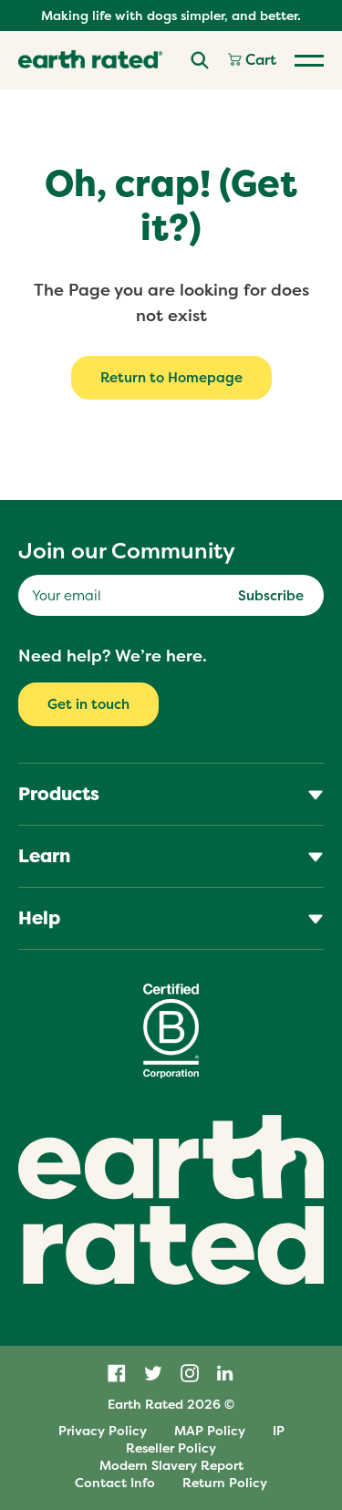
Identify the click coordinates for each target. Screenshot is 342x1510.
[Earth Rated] (90, 60)
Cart (259, 60)
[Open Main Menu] (309, 60)
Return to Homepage (171, 377)
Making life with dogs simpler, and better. (171, 15)
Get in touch (88, 704)
